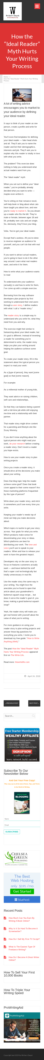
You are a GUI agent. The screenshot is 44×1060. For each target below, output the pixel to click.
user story (17, 305)
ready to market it (18, 211)
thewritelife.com (22, 662)
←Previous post (11, 703)
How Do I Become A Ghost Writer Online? (24, 958)
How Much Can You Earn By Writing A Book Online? (21, 919)
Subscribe (11, 831)
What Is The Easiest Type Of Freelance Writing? (22, 948)
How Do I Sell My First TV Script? (24, 939)
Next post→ (34, 703)
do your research (17, 444)
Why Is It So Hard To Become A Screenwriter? (23, 930)
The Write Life (17, 655)
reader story (13, 315)
